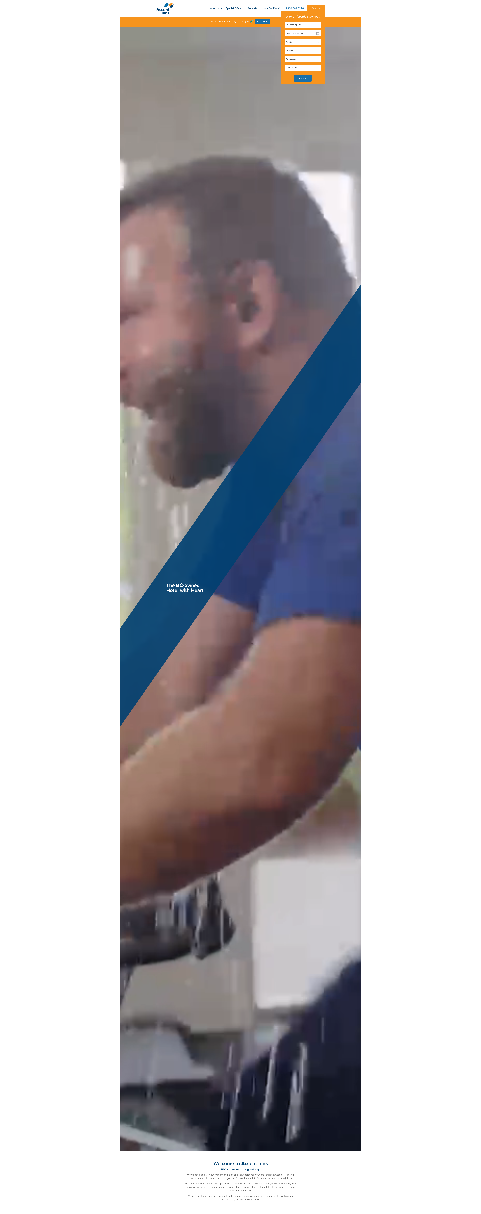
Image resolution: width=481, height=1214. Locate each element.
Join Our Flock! (271, 8)
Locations (214, 8)
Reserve (316, 8)
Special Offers (233, 8)
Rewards (252, 8)
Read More (262, 21)
